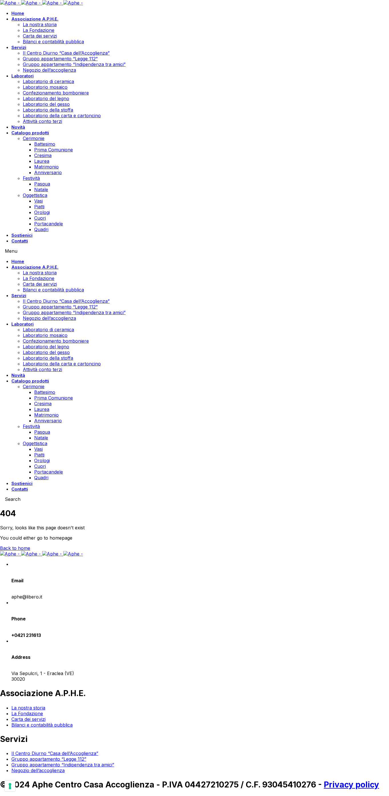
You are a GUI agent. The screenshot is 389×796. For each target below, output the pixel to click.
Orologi (42, 212)
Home (17, 13)
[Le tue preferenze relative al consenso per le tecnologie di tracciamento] (10, 786)
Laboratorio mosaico (45, 87)
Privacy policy (351, 784)
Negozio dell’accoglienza (49, 70)
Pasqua (42, 184)
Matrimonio (46, 167)
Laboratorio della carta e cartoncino (62, 115)
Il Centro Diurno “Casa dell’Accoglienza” (66, 53)
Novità (18, 127)
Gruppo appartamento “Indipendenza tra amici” (74, 64)
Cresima (43, 155)
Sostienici (21, 235)
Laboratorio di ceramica (48, 81)
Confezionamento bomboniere (56, 93)
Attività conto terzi (42, 121)
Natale (41, 189)
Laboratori (22, 76)
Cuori (40, 218)
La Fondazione (38, 30)
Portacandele (48, 224)
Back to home (15, 548)
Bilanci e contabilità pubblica (53, 41)
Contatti (19, 241)
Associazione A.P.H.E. (34, 19)
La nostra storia (40, 24)
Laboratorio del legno (46, 98)
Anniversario (48, 172)
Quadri (41, 229)
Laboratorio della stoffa (48, 110)
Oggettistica (35, 195)
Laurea (41, 161)
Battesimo (44, 144)
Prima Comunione (53, 150)
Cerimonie (33, 138)
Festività (31, 178)
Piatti (39, 206)
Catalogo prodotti (30, 132)
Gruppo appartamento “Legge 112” (60, 58)
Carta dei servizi (40, 36)
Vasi (38, 201)
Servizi (18, 47)
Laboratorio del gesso (46, 104)
